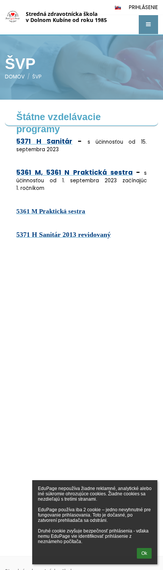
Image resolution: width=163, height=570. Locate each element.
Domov (15, 76)
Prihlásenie (143, 7)
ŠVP (37, 76)
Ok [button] (144, 553)
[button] (148, 24)
